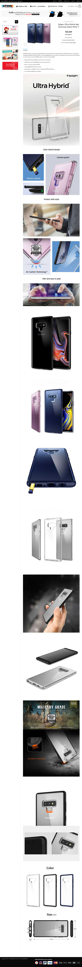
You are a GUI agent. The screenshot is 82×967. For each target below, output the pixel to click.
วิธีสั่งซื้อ (60, 1)
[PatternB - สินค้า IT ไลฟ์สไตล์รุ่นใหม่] (7, 6)
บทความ (73, 1)
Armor (67, 42)
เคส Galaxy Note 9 (68, 21)
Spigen (74, 42)
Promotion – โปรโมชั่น (56, 6)
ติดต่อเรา (79, 1)
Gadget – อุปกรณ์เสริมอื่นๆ (38, 6)
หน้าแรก (55, 1)
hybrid (70, 42)
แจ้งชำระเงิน (66, 1)
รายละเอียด (25, 50)
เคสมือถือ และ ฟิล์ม (22, 6)
